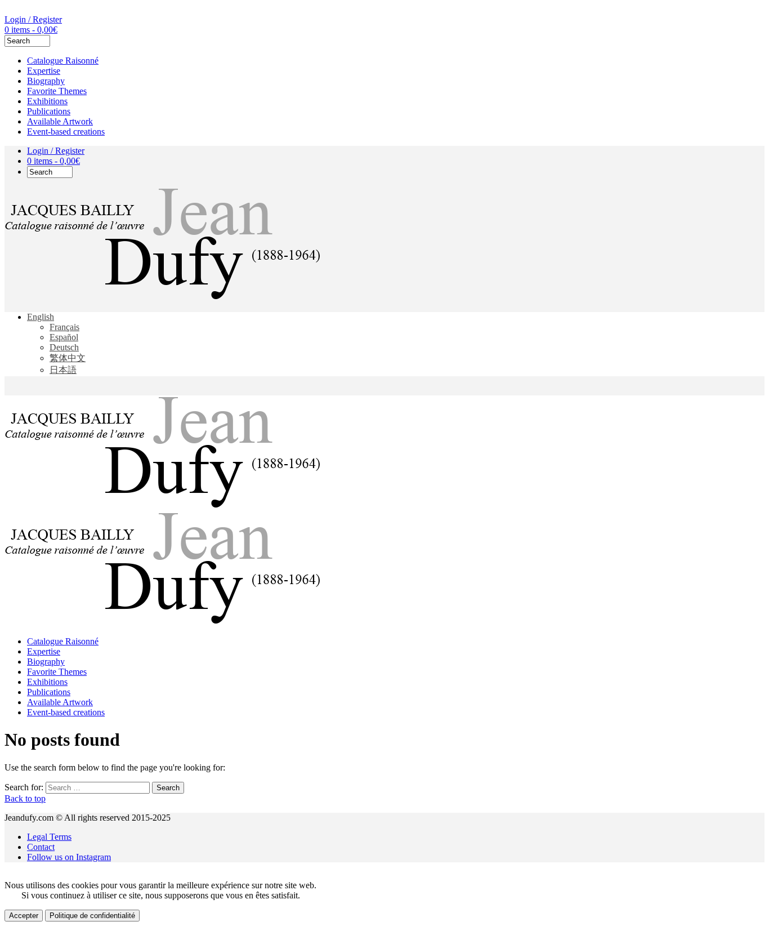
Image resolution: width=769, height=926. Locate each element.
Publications (48, 111)
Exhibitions (47, 101)
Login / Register (33, 19)
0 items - (31, 29)
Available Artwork (60, 121)
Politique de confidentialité (92, 915)
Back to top (25, 798)
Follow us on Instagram (69, 857)
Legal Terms (49, 837)
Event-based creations (66, 131)
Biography (46, 81)
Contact (41, 847)
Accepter (23, 915)
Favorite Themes (57, 91)
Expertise (43, 70)
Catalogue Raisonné (63, 60)
